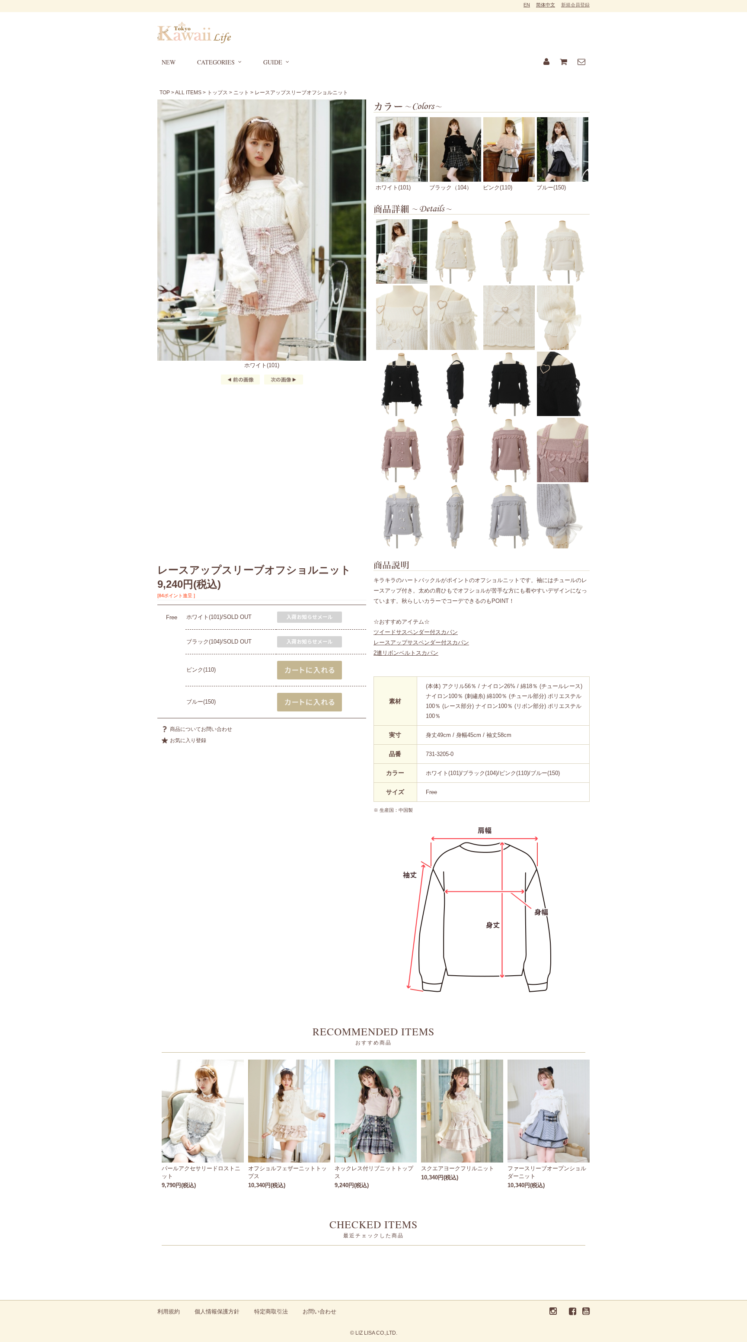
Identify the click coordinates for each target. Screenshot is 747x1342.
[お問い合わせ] (581, 62)
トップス (217, 93)
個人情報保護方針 (217, 1311)
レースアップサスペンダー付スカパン (421, 642)
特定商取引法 (271, 1311)
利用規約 (168, 1311)
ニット (241, 93)
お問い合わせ (319, 1311)
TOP (165, 93)
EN (527, 4)
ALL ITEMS (188, 93)
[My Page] (546, 62)
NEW (169, 62)
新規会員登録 (575, 4)
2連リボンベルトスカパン (406, 653)
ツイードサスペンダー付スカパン (416, 632)
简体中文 (545, 4)
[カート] (563, 62)
